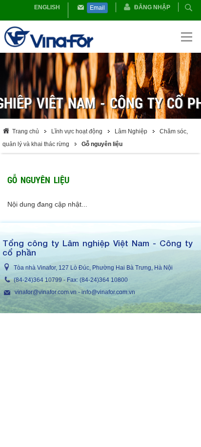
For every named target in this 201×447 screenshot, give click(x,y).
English (47, 7)
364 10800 (113, 280)
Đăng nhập (152, 7)
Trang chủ (25, 131)
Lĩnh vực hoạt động (76, 131)
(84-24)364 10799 (38, 280)
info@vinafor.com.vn (108, 292)
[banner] (101, 36)
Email (97, 7)
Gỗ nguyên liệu (101, 144)
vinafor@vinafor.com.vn (46, 292)
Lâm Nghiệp (131, 131)
